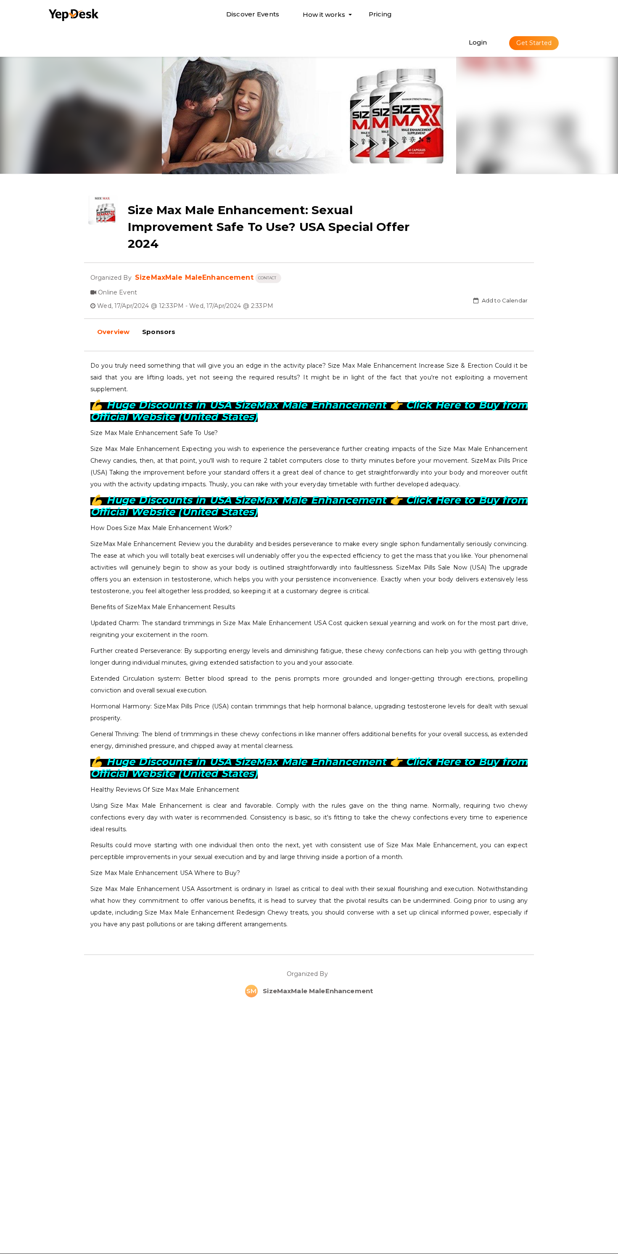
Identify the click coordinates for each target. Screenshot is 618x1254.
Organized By (309, 974)
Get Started (534, 43)
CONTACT (268, 278)
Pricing (380, 14)
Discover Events (252, 14)
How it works (324, 16)
